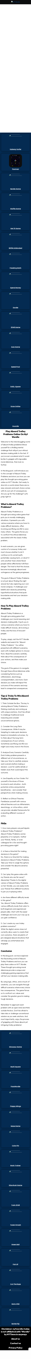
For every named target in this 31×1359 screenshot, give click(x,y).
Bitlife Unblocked (15, 248)
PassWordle (15, 1086)
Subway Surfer (15, 149)
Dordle (15, 307)
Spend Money (15, 288)
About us (15, 1338)
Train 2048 (15, 1205)
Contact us (15, 1343)
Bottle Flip (15, 1324)
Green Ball (15, 1244)
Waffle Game (15, 209)
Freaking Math (15, 268)
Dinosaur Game (15, 1047)
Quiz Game (15, 347)
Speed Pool (15, 367)
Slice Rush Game (15, 1185)
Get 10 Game (15, 228)
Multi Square (16, 1067)
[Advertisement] (15, 21)
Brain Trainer (15, 1165)
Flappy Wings (15, 1106)
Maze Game (15, 1126)
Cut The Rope (15, 1284)
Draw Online (15, 406)
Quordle (15, 426)
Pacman (15, 169)
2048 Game (15, 327)
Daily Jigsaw (15, 386)
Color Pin (15, 1146)
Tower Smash (15, 1225)
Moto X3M (15, 1304)
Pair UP (15, 1264)
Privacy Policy (15, 1347)
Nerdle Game (15, 189)
